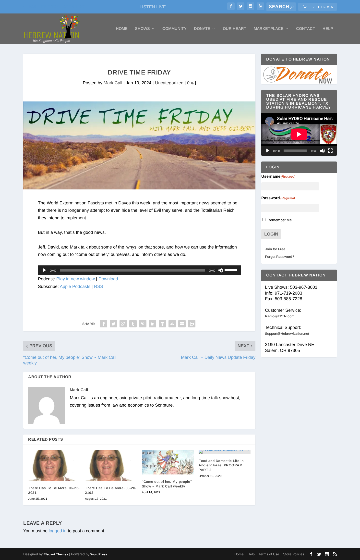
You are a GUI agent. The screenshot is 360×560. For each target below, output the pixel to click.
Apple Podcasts (75, 286)
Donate (202, 29)
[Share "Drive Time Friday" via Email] (182, 324)
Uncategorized (169, 82)
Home (122, 29)
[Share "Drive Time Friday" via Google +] (123, 324)
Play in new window (75, 278)
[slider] (231, 269)
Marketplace (269, 29)
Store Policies (293, 554)
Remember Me (279, 220)
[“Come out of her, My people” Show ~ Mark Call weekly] (168, 462)
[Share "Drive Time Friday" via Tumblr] (133, 324)
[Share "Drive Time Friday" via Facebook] (103, 324)
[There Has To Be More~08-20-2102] (111, 465)
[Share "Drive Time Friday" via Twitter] (113, 324)
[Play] (44, 270)
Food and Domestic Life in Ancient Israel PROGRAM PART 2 (221, 465)
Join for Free (275, 249)
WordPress (98, 554)
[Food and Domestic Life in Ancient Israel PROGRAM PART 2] (225, 452)
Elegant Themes (56, 554)
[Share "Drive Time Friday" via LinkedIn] (152, 324)
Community (174, 29)
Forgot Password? (279, 257)
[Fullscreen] (330, 150)
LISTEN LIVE (153, 6)
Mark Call (113, 82)
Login (271, 234)
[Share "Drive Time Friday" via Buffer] (162, 324)
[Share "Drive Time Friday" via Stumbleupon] (172, 324)
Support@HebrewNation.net (287, 334)
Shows (142, 29)
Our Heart (234, 29)
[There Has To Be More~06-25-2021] (54, 465)
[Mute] (220, 270)
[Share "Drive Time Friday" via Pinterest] (143, 324)
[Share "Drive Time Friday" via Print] (192, 324)
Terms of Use (269, 554)
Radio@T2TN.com (279, 316)
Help (328, 29)
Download (108, 278)
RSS (98, 286)
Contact (305, 29)
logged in (58, 530)
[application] (139, 270)
